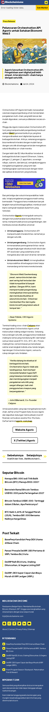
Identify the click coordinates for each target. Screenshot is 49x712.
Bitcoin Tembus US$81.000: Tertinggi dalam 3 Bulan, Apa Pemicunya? (24, 502)
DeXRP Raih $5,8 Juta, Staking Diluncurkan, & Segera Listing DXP (26, 656)
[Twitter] (19, 623)
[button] (46, 2)
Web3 (12, 133)
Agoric (18, 215)
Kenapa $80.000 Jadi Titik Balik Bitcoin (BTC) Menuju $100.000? (22, 480)
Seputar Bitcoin (13, 472)
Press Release (9, 21)
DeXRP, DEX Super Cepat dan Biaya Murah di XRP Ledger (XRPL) (24, 663)
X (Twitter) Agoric (24, 440)
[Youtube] (29, 623)
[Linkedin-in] (24, 623)
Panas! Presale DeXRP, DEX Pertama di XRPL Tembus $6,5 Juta (26, 649)
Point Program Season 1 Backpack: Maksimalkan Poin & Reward (25, 670)
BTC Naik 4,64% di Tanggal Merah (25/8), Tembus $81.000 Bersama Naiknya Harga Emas (22, 515)
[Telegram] (4, 623)
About (4, 629)
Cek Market (42, 7)
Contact (11, 629)
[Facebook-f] (14, 623)
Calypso (31, 325)
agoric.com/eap (24, 421)
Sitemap (31, 629)
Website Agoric (24, 429)
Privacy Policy (21, 629)
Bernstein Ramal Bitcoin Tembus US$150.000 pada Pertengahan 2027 (24, 491)
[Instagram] (9, 623)
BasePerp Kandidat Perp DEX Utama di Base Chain (25, 644)
